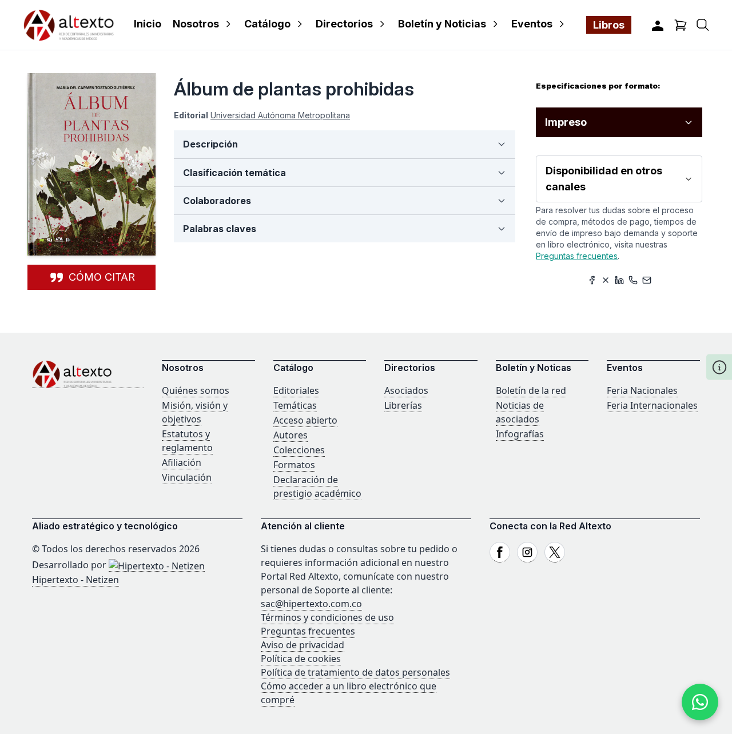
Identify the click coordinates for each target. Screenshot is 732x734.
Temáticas (295, 405)
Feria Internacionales (652, 405)
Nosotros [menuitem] (196, 24)
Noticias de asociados (520, 412)
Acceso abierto (305, 420)
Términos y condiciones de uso (327, 617)
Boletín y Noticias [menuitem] (442, 24)
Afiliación (181, 462)
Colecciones (299, 450)
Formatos (294, 464)
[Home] (88, 374)
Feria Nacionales (642, 390)
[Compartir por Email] (646, 280)
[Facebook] (500, 552)
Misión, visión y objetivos (195, 412)
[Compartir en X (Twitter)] (605, 280)
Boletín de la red (531, 390)
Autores (290, 435)
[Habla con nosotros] (700, 702)
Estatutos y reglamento (187, 441)
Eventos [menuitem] (531, 24)
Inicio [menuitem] (147, 24)
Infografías (520, 434)
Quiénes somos (195, 390)
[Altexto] (68, 25)
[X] (554, 552)
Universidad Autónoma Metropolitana (280, 115)
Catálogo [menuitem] (267, 24)
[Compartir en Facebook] (591, 280)
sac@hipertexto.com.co (311, 603)
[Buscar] (703, 24)
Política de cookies (301, 658)
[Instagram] (527, 552)
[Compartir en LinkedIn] (619, 280)
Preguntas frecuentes (577, 256)
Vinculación (187, 477)
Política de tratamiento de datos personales (355, 672)
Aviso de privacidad (302, 645)
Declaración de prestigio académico (317, 486)
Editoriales (296, 390)
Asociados (406, 390)
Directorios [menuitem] (344, 24)
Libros (608, 25)
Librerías (403, 405)
